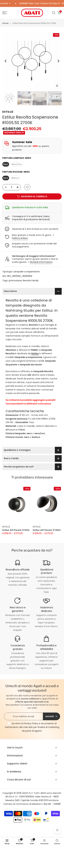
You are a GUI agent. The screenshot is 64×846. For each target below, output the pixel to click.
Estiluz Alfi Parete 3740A (15, 530)
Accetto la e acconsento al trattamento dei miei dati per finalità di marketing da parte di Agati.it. (32, 727)
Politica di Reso (20, 238)
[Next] (58, 61)
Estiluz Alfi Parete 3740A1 (47, 530)
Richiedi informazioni (41, 262)
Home (5, 23)
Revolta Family (31, 280)
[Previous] (5, 61)
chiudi (62, 3)
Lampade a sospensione (26, 271)
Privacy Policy (31, 723)
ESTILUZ (7, 112)
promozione (15, 280)
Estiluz (35, 353)
